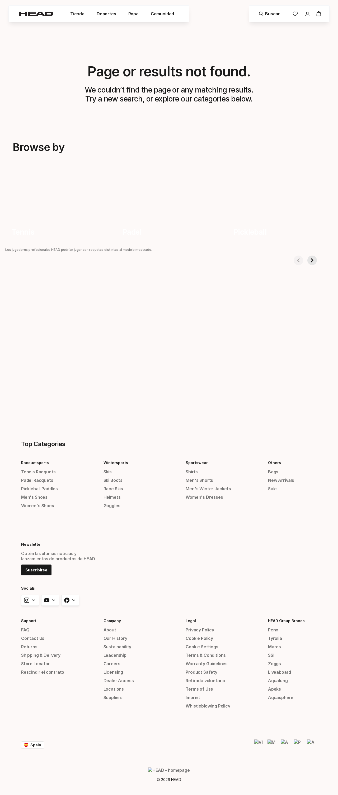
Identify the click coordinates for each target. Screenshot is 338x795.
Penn (273, 629)
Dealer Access (119, 680)
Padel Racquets (37, 480)
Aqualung (278, 680)
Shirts (192, 471)
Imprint (193, 697)
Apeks (274, 689)
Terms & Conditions (206, 655)
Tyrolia (275, 638)
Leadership (115, 655)
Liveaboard (279, 672)
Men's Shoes (34, 497)
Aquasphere (280, 697)
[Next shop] (312, 260)
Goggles (112, 505)
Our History (115, 638)
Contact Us (32, 638)
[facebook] (70, 600)
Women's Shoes (37, 505)
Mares (274, 646)
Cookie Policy (199, 638)
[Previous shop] (298, 260)
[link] (295, 13)
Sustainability (118, 646)
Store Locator (35, 663)
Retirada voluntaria (205, 680)
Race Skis (113, 488)
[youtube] (50, 600)
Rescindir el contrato (42, 672)
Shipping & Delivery (40, 655)
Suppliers (113, 697)
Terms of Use (199, 689)
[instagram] (30, 600)
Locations (114, 689)
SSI (271, 655)
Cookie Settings (202, 646)
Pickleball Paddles (39, 488)
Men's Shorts (199, 480)
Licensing (113, 672)
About (110, 629)
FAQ (25, 629)
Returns (29, 646)
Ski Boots (113, 480)
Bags (273, 471)
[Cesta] (318, 13)
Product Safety (201, 672)
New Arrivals (281, 480)
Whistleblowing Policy (208, 706)
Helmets (112, 497)
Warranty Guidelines (207, 663)
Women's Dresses (204, 497)
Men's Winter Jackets (208, 488)
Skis (108, 471)
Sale (272, 488)
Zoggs (274, 663)
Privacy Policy (200, 629)
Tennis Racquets (38, 471)
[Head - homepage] (36, 14)
